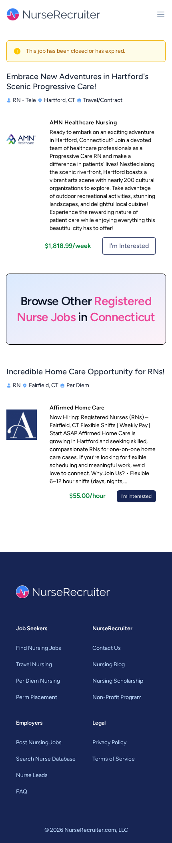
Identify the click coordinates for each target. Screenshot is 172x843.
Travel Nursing (34, 664)
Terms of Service (113, 758)
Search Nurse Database (46, 758)
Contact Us (106, 648)
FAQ (21, 791)
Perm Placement (36, 697)
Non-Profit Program (117, 697)
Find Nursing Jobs (38, 648)
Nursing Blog (108, 664)
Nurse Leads (32, 775)
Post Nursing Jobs (39, 742)
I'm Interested (129, 246)
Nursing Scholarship (117, 680)
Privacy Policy (109, 742)
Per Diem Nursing (38, 680)
